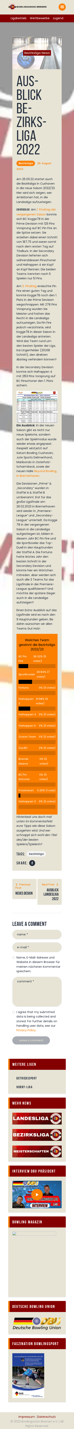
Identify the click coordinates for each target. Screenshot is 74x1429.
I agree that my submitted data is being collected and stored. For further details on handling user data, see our (36, 1021)
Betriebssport (26, 1078)
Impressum (26, 1417)
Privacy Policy (26, 1030)
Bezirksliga (25, 163)
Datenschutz (46, 1417)
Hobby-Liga (24, 1087)
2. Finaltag (29, 286)
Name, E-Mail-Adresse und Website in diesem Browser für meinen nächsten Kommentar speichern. (38, 964)
